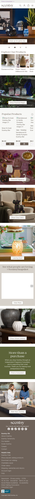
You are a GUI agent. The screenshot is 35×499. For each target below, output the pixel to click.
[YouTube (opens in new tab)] (22, 429)
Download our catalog (9, 460)
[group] (17, 26)
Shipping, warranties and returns (12, 468)
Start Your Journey (17, 412)
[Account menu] (23, 6)
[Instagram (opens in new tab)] (12, 429)
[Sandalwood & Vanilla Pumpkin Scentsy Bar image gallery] (22, 122)
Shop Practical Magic (17, 103)
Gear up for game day (17, 41)
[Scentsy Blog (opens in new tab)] (25, 429)
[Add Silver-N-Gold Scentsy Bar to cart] (10, 144)
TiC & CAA (5, 481)
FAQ (3, 473)
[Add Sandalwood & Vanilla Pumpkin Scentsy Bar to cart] (24, 144)
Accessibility (23, 483)
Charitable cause (7, 463)
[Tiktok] (15, 429)
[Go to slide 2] (20, 47)
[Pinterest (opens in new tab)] (19, 429)
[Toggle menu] (32, 5)
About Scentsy (6, 436)
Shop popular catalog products (12, 458)
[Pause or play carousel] (9, 47)
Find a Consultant (17, 373)
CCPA (24, 478)
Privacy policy (15, 478)
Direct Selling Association (10, 485)
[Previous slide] (1, 28)
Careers (4, 446)
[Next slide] (33, 28)
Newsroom (5, 478)
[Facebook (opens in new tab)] (8, 429)
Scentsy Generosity (8, 439)
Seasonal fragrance (17, 179)
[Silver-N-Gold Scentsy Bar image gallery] (8, 120)
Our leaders (5, 441)
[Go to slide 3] (26, 47)
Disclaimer (14, 481)
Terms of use (23, 481)
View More (17, 303)
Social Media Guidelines (9, 483)
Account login (6, 471)
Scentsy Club (6, 455)
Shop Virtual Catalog (17, 338)
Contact (4, 449)
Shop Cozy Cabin (17, 217)
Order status (5, 466)
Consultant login (7, 487)
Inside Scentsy (6, 444)
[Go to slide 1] (14, 47)
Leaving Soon (17, 258)
